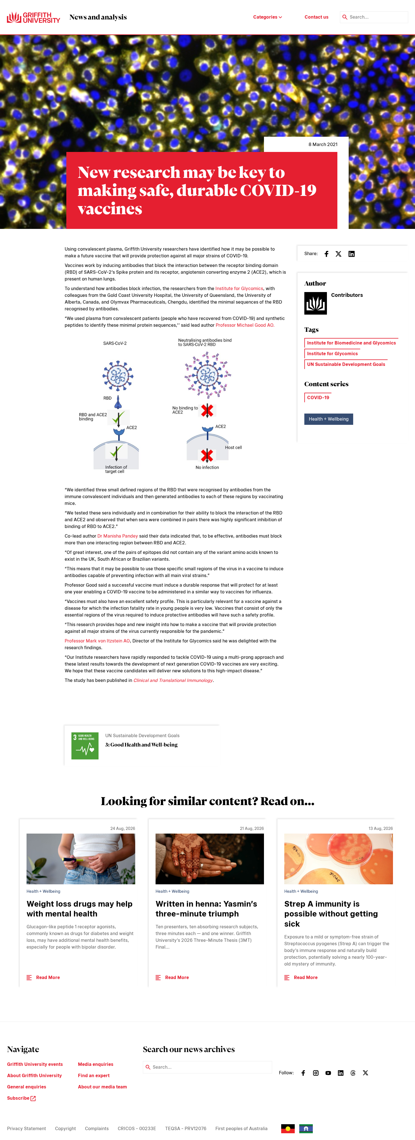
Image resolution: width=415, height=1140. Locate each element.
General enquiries (26, 1087)
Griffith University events (35, 1064)
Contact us (317, 17)
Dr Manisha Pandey (117, 536)
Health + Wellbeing (329, 419)
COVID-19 (318, 397)
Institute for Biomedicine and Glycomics (351, 343)
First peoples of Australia (241, 1128)
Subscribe (18, 1098)
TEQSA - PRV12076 (185, 1128)
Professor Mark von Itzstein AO (97, 641)
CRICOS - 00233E (137, 1128)
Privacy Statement (26, 1128)
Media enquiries (95, 1064)
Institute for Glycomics (239, 288)
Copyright (65, 1128)
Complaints (97, 1128)
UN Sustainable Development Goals (346, 364)
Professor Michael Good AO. (245, 325)
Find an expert (94, 1075)
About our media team (102, 1087)
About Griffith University (34, 1075)
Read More (48, 977)
